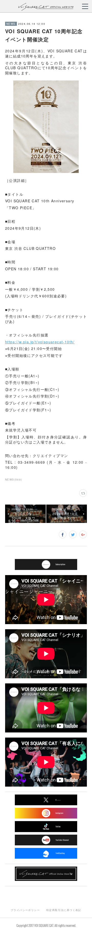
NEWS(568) (13, 479)
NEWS (11, 24)
